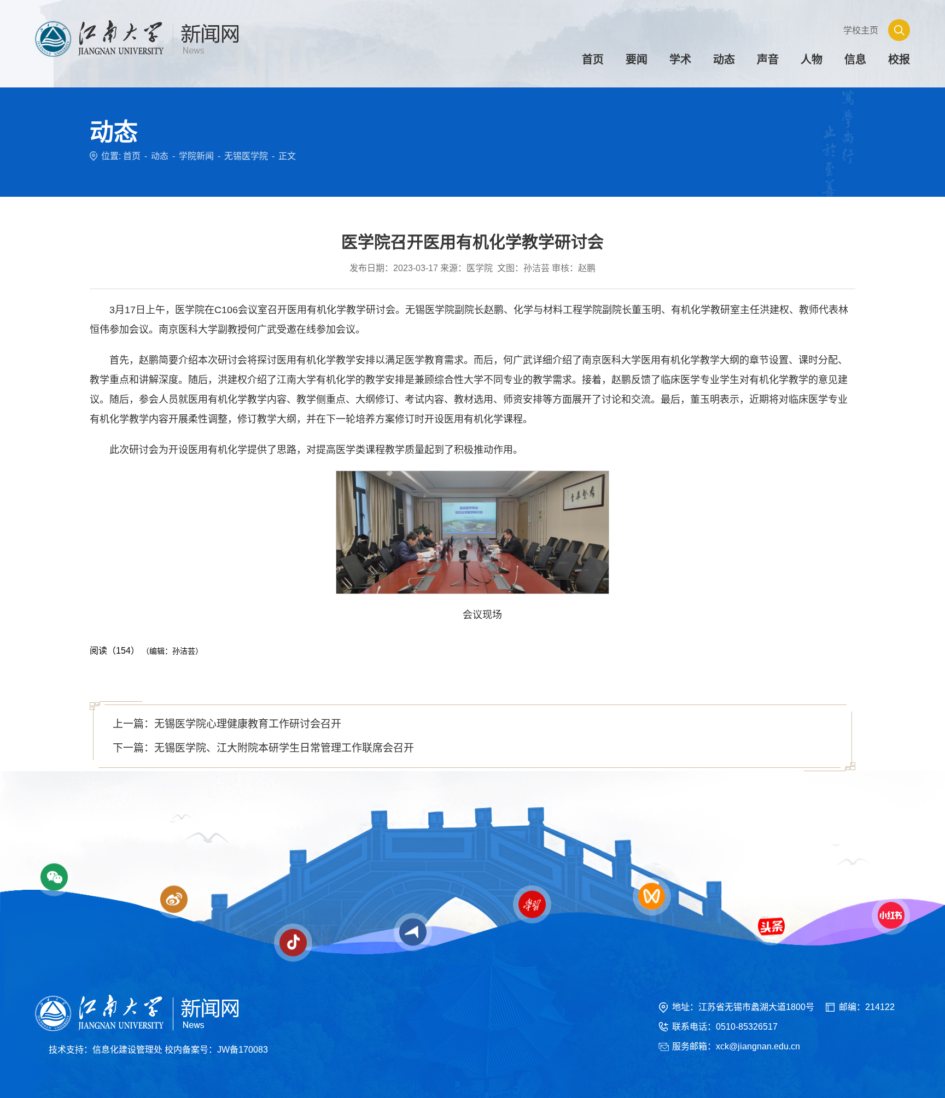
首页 (132, 156)
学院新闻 (196, 156)
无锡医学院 (246, 156)
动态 (159, 156)
